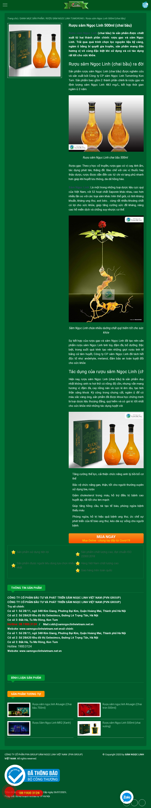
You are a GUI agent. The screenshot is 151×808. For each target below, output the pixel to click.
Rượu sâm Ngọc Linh (83, 33)
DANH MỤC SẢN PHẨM (32, 18)
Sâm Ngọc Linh (79, 187)
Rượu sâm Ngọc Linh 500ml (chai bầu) (105, 18)
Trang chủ (12, 18)
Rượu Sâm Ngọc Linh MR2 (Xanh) (51, 722)
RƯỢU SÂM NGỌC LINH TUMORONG (65, 18)
